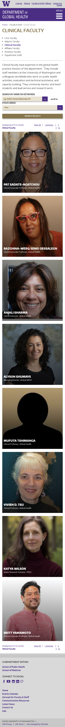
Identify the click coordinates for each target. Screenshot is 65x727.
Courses (19, 3)
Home (5, 24)
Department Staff (13, 55)
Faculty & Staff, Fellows (41, 3)
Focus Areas (9, 103)
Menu (59, 10)
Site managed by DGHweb (37, 724)
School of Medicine (11, 670)
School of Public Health (13, 667)
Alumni (27, 3)
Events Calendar (10, 694)
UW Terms (19, 724)
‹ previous (49, 125)
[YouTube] (8, 681)
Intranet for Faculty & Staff (15, 697)
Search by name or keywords (18, 94)
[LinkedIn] (18, 681)
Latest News (8, 704)
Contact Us (57, 3)
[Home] (15, 14)
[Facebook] (4, 681)
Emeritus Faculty (13, 51)
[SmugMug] (22, 681)
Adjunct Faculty (12, 41)
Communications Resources (15, 700)
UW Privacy (7, 724)
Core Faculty (11, 38)
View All (37, 125)
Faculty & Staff (16, 24)
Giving (59, 5)
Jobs (4, 711)
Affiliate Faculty (12, 48)
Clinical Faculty (13, 44)
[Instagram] (13, 681)
